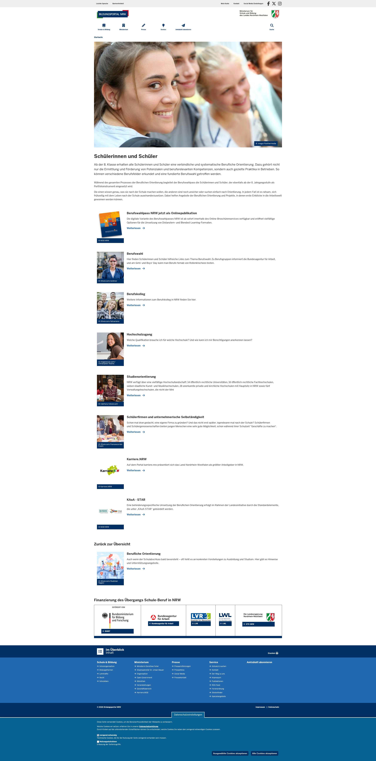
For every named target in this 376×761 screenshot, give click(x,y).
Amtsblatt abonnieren (259, 662)
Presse (176, 662)
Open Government (144, 677)
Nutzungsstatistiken (108, 741)
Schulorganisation (106, 666)
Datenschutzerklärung (148, 726)
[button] (253, 3)
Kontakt (214, 670)
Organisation (142, 674)
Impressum (216, 677)
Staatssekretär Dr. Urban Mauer (150, 670)
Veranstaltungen (143, 685)
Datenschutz (273, 707)
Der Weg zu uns (218, 674)
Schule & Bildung (107, 662)
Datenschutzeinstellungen (188, 714)
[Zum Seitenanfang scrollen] (370, 755)
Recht (101, 677)
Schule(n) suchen (218, 666)
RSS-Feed (215, 685)
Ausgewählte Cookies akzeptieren (230, 753)
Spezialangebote (218, 696)
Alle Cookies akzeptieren (264, 753)
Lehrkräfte (103, 674)
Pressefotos (179, 670)
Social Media (179, 674)
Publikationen (217, 681)
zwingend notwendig (108, 735)
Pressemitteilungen (182, 666)
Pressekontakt (180, 677)
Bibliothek (140, 681)
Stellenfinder (217, 692)
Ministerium (141, 662)
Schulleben (104, 681)
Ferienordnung (217, 689)
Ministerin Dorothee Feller (147, 666)
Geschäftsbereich (143, 689)
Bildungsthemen (106, 670)
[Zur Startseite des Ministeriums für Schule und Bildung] (113, 14)
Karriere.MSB (142, 692)
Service (213, 662)
